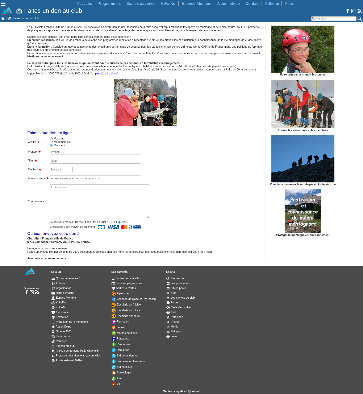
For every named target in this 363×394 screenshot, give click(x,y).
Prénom (34, 151)
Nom (32, 160)
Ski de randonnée (127, 355)
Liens (173, 336)
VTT (119, 383)
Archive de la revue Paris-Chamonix (77, 350)
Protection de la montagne (71, 321)
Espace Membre (197, 3)
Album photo (228, 3)
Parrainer (61, 341)
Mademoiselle (62, 141)
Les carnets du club (182, 297)
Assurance (62, 312)
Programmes (109, 3)
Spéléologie (123, 372)
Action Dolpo (63, 326)
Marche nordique (126, 332)
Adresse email (38, 178)
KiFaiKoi (168, 3)
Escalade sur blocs (128, 310)
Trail (119, 378)
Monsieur (59, 145)
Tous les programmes (128, 283)
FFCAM (60, 307)
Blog (173, 292)
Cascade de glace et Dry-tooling (136, 298)
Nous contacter (64, 292)
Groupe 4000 (63, 331)
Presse (174, 321)
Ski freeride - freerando (130, 361)
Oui (114, 222)
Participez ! (177, 317)
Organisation (63, 288)
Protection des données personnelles (78, 355)
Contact (252, 3)
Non (123, 222)
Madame (58, 138)
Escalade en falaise (128, 304)
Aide (289, 3)
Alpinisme (122, 293)
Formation (61, 317)
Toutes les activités (127, 278)
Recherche (177, 278)
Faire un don (63, 336)
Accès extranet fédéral (69, 360)
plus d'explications (106, 73)
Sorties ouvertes (141, 3)
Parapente (122, 338)
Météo (174, 326)
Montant (34, 169)
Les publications (180, 283)
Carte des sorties (181, 307)
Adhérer (272, 3)
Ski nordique (124, 366)
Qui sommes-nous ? (67, 278)
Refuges (175, 331)
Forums (175, 302)
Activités (84, 3)
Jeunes (121, 327)
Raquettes (122, 349)
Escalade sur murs (128, 315)
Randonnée (123, 344)
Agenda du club (65, 345)
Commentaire (36, 201)
